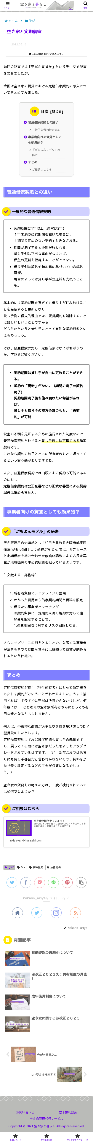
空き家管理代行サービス (46, 1118)
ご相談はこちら (42, 170)
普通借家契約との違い (43, 122)
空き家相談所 (68, 1112)
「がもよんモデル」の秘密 (46, 152)
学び (11, 867)
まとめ (32, 162)
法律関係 (55, 867)
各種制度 (38, 867)
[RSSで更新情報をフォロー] (75, 912)
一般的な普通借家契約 (46, 130)
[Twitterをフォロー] (36, 912)
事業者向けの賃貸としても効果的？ (44, 140)
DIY (23, 867)
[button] (83, 666)
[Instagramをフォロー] (56, 912)
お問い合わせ (25, 1112)
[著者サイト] (17, 912)
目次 (44, 111)
